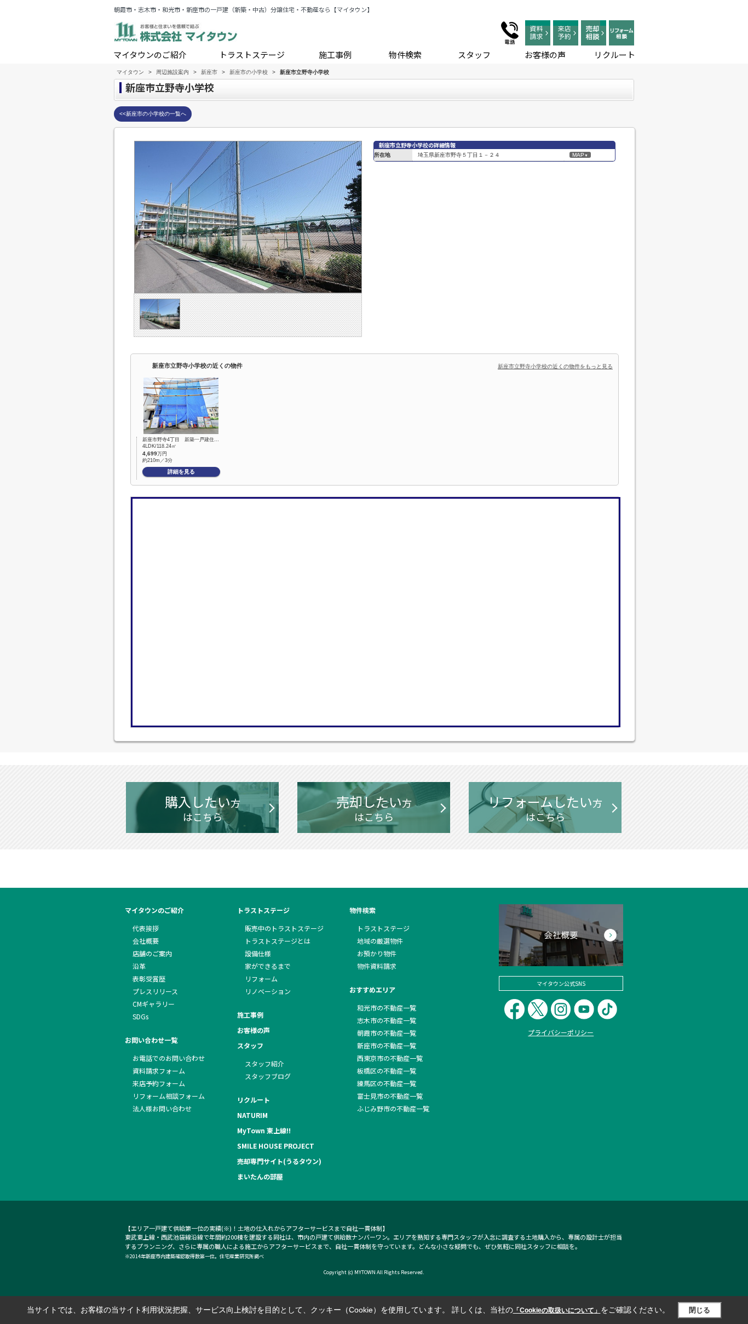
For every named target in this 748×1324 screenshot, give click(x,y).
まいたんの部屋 (260, 1176)
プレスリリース (155, 991)
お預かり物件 (376, 953)
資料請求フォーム (159, 1070)
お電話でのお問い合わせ (169, 1058)
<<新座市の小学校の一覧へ (152, 114)
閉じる (699, 1310)
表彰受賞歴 (149, 978)
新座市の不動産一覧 (386, 1045)
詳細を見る (181, 472)
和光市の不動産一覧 (386, 1007)
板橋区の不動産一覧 (386, 1070)
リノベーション (268, 991)
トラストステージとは (277, 940)
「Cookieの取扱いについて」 (557, 1310)
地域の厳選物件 (380, 940)
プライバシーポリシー (561, 1032)
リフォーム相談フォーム (169, 1095)
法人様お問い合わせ (162, 1108)
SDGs (140, 1016)
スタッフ (474, 54)
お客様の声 (545, 54)
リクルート (614, 54)
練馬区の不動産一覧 (386, 1083)
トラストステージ (252, 54)
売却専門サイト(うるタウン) (279, 1161)
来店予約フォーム (159, 1083)
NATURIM (252, 1115)
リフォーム (261, 978)
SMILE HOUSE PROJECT (275, 1145)
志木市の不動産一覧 (386, 1020)
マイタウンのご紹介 (150, 54)
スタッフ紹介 (264, 1063)
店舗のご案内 (152, 953)
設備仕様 (258, 953)
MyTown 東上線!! (264, 1130)
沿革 (139, 966)
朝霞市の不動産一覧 (386, 1032)
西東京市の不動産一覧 (390, 1058)
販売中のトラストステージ (284, 928)
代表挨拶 (146, 928)
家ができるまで (268, 966)
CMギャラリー (154, 1003)
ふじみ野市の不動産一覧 (393, 1108)
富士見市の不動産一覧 (390, 1095)
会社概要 (146, 940)
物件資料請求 (376, 966)
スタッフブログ (268, 1076)
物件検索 (405, 54)
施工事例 (335, 54)
